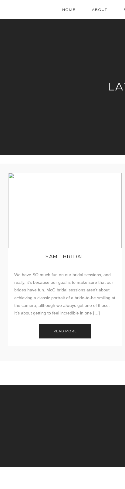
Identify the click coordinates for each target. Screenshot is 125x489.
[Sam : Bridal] (65, 210)
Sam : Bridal (65, 257)
